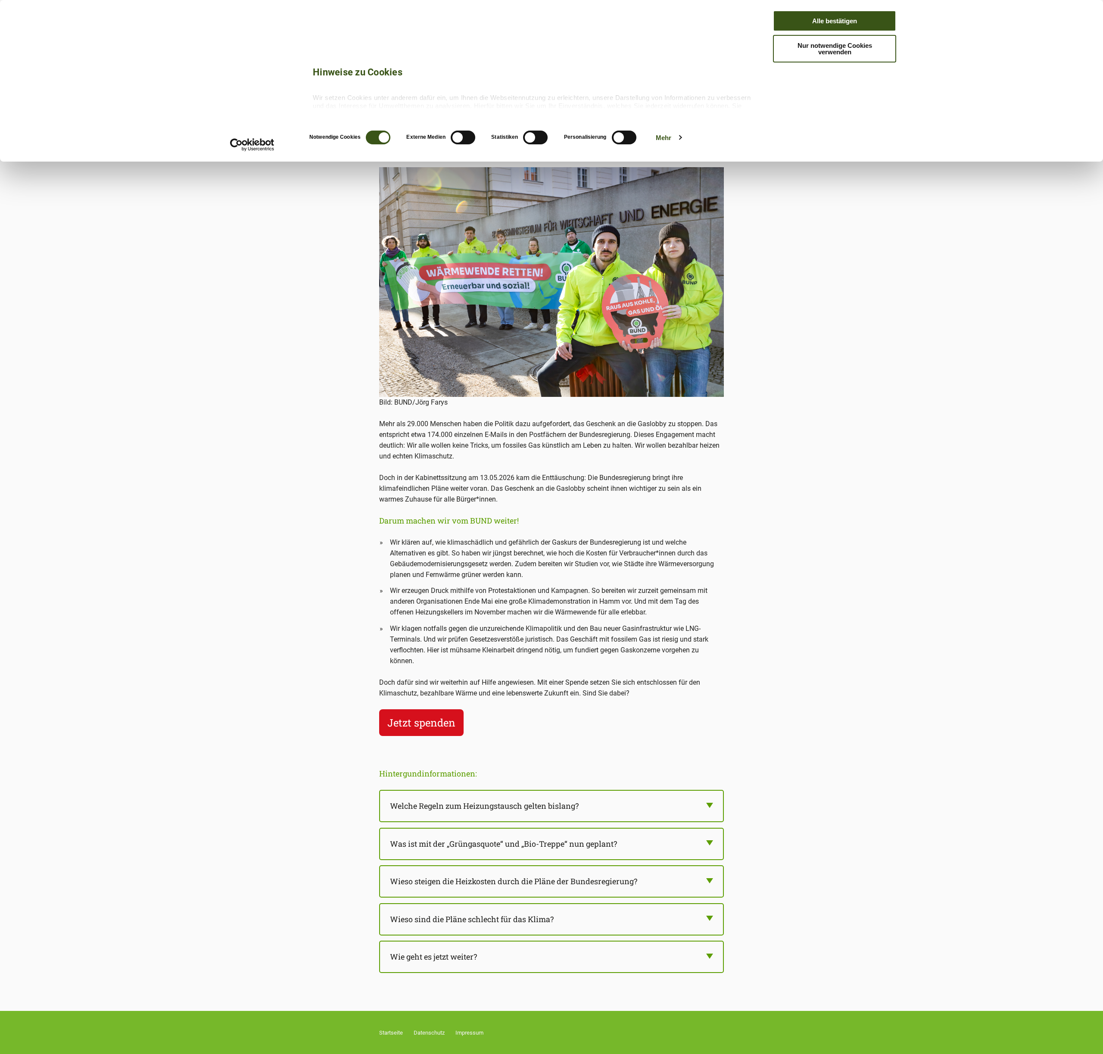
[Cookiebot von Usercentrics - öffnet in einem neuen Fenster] (252, 144)
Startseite (391, 1032)
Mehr (663, 137)
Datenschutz (429, 1032)
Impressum (469, 1032)
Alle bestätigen (834, 21)
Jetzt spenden (421, 723)
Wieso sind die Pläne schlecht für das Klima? (472, 919)
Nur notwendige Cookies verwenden (835, 49)
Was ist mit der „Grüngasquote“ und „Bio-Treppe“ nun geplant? (503, 844)
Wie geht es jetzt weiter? (433, 956)
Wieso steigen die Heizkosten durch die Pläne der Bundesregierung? (513, 881)
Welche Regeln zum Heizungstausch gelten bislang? (484, 806)
